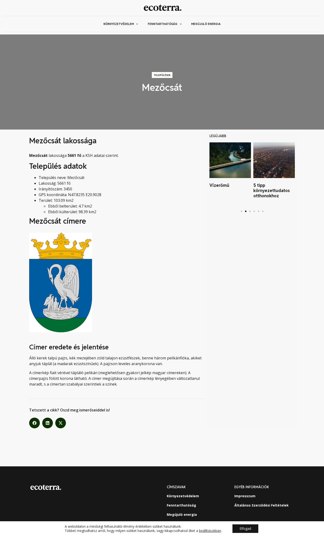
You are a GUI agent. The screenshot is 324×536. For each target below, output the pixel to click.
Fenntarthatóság (162, 24)
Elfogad (245, 528)
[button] (34, 423)
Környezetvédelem (118, 24)
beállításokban (210, 531)
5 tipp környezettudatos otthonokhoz (271, 190)
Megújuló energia (206, 24)
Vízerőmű (219, 185)
